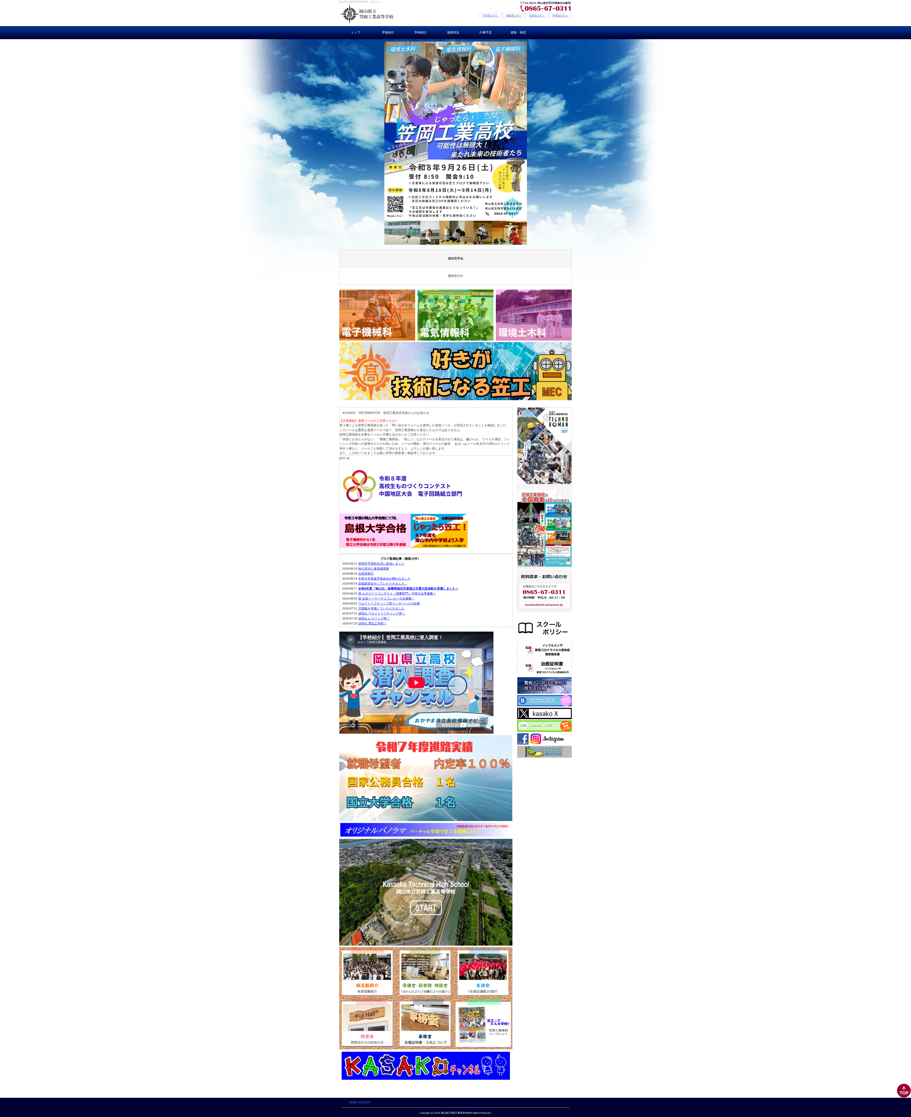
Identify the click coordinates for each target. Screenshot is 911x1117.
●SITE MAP (364, 1102)
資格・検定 (518, 32)
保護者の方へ (513, 15)
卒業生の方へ (560, 15)
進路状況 (453, 32)
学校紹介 (388, 32)
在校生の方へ (537, 15)
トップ (355, 32)
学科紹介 (420, 32)
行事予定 (485, 32)
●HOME (353, 1102)
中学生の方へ (490, 15)
